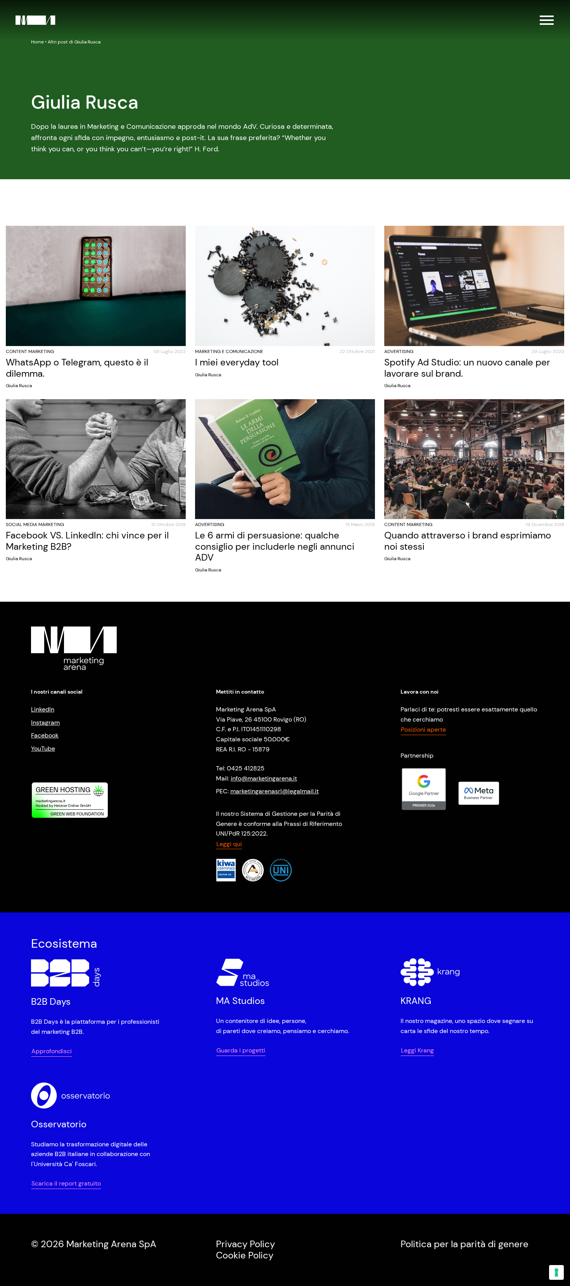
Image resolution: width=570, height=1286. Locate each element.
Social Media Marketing (35, 524)
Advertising (398, 351)
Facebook (45, 735)
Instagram (45, 722)
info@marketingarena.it (264, 778)
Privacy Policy (245, 1244)
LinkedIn (42, 709)
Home (37, 42)
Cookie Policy (244, 1255)
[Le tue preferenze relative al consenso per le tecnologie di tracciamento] (556, 1272)
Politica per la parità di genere (465, 1244)
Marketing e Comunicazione (229, 351)
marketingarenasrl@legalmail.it (274, 791)
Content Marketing (30, 351)
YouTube (43, 748)
